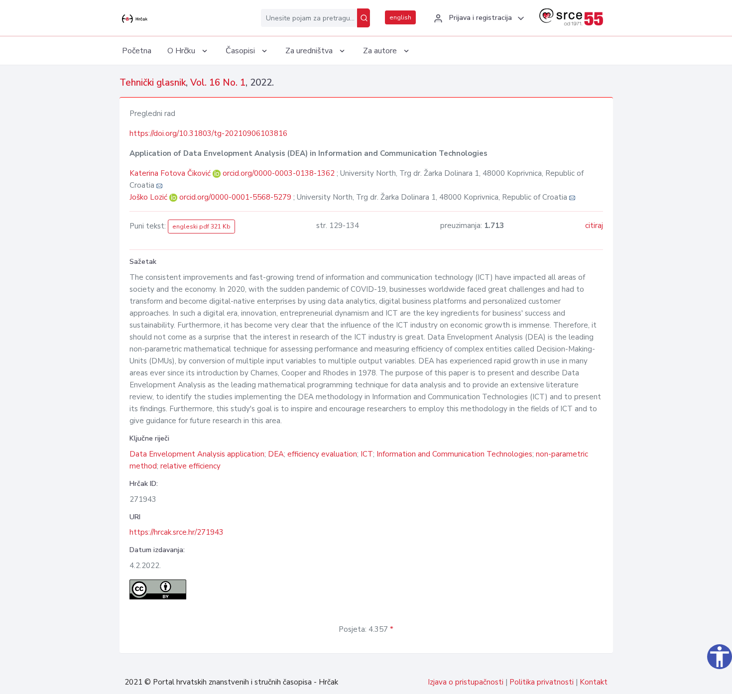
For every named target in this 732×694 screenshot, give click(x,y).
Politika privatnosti (541, 682)
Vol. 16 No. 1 (217, 82)
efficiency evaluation (322, 454)
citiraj (594, 226)
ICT (367, 454)
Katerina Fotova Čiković (171, 173)
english (400, 17)
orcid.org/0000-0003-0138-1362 (279, 173)
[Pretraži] (363, 17)
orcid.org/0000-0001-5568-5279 (235, 197)
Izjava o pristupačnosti (465, 682)
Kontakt (594, 682)
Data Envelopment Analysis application (196, 454)
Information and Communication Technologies (454, 454)
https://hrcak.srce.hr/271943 (176, 532)
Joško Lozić (149, 197)
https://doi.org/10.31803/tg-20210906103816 (208, 133)
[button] (477, 18)
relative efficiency (190, 466)
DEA (276, 454)
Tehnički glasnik (153, 82)
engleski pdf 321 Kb (201, 227)
